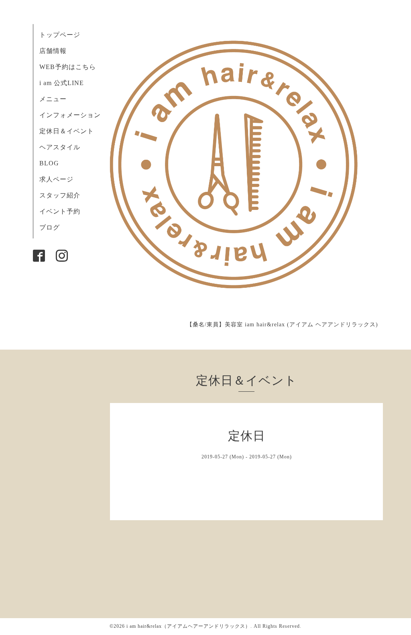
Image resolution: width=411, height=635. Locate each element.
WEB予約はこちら (67, 66)
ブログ (49, 227)
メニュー (53, 99)
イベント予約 (59, 211)
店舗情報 (53, 50)
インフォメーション (70, 115)
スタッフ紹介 (59, 195)
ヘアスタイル (59, 147)
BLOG (49, 163)
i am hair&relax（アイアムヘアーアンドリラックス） (188, 626)
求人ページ (56, 179)
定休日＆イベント (66, 131)
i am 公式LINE (61, 82)
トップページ (59, 34)
